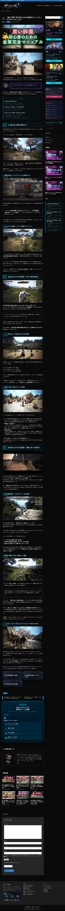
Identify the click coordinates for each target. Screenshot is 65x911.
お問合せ (37, 907)
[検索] (62, 0)
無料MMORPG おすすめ (27, 886)
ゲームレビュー (50, 139)
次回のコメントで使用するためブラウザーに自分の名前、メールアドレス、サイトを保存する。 (23, 856)
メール (6, 846)
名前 (5, 841)
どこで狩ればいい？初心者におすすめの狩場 (55, 216)
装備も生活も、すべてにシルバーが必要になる (14, 103)
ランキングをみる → (54, 96)
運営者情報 (45, 889)
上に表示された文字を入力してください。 (12, 862)
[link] (18, 763)
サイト (5, 851)
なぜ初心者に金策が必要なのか (11, 101)
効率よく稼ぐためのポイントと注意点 (12, 110)
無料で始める (54, 39)
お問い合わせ (46, 891)
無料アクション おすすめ (27, 892)
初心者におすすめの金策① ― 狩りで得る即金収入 (15, 107)
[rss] (60, 0)
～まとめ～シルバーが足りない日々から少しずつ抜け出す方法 (17, 117)
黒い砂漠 (8, 21)
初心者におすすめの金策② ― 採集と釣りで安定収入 (15, 112)
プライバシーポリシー (47, 888)
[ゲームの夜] (11, 5)
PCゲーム (49, 137)
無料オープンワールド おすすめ (28, 891)
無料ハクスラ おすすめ (27, 889)
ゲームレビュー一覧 (47, 885)
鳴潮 (47, 51)
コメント (6, 824)
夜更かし (8, 761)
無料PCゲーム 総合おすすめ (28, 885)
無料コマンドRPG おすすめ (28, 894)
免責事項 (33, 907)
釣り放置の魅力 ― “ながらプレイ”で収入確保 (13, 114)
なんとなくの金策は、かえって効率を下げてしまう (14, 104)
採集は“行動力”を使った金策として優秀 (12, 116)
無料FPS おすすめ (26, 888)
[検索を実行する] (61, 17)
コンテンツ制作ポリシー (48, 886)
